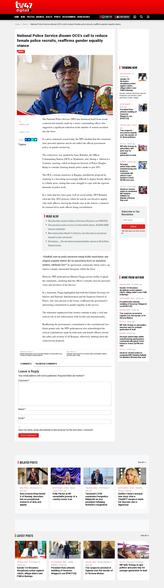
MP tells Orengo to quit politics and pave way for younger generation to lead (128, 150)
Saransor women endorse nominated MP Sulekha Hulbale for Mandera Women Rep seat (128, 194)
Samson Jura (24, 124)
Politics (30, 16)
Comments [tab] (25, 364)
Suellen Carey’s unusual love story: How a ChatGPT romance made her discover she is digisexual (130, 499)
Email (21, 418)
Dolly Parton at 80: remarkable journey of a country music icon (65, 496)
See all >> (142, 462)
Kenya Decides (83, 16)
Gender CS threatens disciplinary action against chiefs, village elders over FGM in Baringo (128, 84)
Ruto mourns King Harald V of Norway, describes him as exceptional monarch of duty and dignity (32, 499)
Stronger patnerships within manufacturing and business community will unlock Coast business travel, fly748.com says (128, 172)
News (23, 16)
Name (22, 409)
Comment (23, 380)
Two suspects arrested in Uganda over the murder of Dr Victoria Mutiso (128, 133)
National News (22, 562)
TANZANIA (88, 488)
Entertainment (69, 16)
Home (16, 16)
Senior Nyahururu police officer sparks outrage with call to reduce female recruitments (41, 354)
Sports (57, 16)
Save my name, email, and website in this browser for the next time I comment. (55, 430)
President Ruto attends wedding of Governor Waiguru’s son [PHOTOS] (78, 220)
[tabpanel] (64, 403)
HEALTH (49, 16)
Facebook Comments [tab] (46, 364)
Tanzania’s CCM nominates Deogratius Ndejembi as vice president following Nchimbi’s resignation (96, 499)
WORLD (26, 488)
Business (40, 16)
